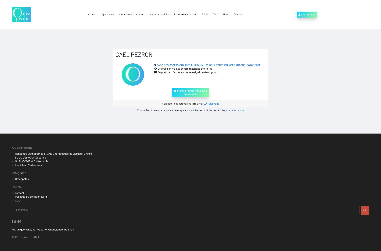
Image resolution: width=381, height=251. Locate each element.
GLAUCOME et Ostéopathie (31, 161)
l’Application (107, 14)
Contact (238, 14)
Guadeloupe (55, 229)
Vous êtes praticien (159, 14)
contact (19, 193)
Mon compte (308, 14)
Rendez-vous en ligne (185, 14)
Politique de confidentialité (31, 196)
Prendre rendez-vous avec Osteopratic (191, 92)
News (226, 14)
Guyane (30, 229)
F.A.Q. (205, 14)
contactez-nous (235, 110)
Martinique (18, 229)
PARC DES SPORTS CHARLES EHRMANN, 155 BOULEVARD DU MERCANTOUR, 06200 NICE (209, 65)
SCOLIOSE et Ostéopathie (30, 157)
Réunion (69, 229)
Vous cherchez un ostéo (131, 14)
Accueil (92, 14)
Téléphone (213, 103)
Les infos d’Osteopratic (29, 165)
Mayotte (42, 229)
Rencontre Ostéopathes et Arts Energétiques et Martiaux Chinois (54, 153)
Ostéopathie (22, 179)
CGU (18, 200)
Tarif (215, 14)
